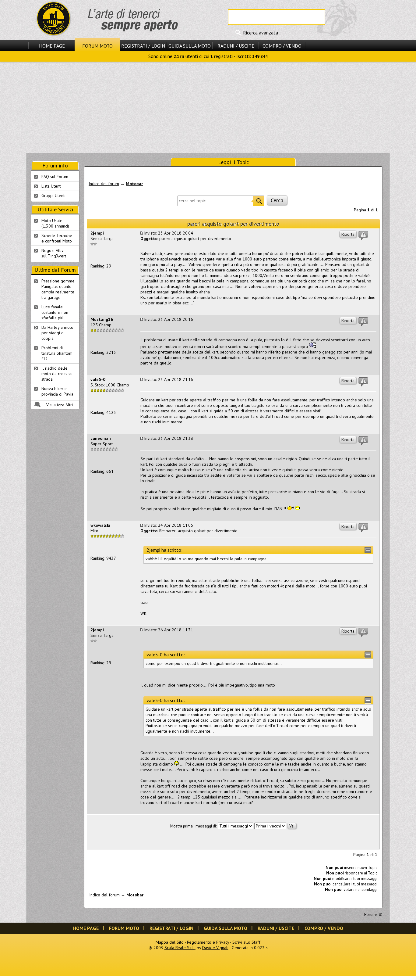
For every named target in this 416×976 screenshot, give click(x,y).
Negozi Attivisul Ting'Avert (53, 253)
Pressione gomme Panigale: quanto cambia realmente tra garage (58, 289)
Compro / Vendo (282, 46)
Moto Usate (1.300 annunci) (55, 223)
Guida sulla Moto (189, 46)
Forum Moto (97, 46)
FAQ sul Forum (54, 176)
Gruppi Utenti (53, 195)
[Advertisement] (208, 107)
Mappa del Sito (170, 942)
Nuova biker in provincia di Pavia (57, 391)
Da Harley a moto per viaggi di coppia (57, 333)
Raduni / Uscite (235, 46)
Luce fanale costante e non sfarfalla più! (54, 312)
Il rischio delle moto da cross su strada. (56, 373)
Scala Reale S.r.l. (179, 947)
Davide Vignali (215, 947)
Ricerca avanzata (260, 33)
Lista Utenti (51, 186)
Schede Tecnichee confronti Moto (56, 238)
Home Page (52, 46)
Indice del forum (104, 183)
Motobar (134, 183)
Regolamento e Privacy (208, 942)
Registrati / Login (143, 46)
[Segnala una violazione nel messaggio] (363, 235)
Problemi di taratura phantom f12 (56, 353)
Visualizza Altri (59, 404)
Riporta (347, 234)
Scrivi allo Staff (246, 942)
